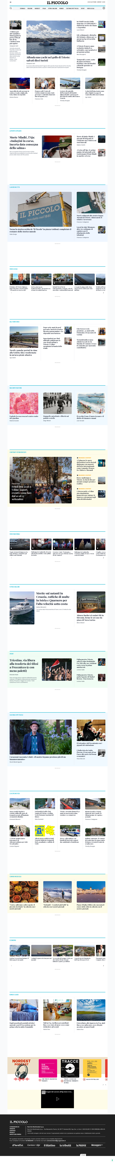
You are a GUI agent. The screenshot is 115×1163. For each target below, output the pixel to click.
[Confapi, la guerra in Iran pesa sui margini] (41, 950)
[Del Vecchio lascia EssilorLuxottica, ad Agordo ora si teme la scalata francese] (41, 279)
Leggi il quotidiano (92, 2)
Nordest (37, 8)
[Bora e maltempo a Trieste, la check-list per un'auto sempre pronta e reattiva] (101, 480)
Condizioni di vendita (14, 1128)
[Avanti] (103, 293)
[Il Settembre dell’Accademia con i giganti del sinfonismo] (91, 730)
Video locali (90, 8)
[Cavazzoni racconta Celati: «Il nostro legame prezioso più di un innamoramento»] (41, 737)
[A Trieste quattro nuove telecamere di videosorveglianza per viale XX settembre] (20, 830)
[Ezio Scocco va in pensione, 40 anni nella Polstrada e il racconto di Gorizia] (101, 331)
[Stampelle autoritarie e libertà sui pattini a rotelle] (57, 403)
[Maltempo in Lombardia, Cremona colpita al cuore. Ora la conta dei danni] (84, 544)
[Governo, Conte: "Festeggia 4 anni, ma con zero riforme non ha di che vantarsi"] (63, 544)
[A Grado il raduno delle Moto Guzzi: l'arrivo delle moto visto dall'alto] (84, 279)
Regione (30, 8)
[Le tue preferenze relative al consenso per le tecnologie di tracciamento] (112, 1160)
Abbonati (99, 2)
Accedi (103, 2)
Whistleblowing (15, 1134)
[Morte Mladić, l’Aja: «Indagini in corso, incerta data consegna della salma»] (57, 147)
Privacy (12, 1132)
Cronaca (22, 8)
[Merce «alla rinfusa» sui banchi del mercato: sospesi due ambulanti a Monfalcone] (70, 830)
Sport (83, 8)
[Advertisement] (57, 13)
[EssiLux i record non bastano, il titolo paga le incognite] (20, 950)
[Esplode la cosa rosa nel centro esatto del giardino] (24, 403)
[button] (57, 1099)
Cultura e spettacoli (72, 8)
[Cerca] (11, 8)
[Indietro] (11, 293)
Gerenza (12, 1130)
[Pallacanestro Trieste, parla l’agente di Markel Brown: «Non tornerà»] (101, 677)
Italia (44, 8)
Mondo (61, 8)
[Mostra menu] (11, 2)
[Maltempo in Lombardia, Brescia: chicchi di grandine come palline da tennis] (41, 544)
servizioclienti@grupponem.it (56, 1141)
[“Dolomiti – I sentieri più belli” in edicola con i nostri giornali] (57, 892)
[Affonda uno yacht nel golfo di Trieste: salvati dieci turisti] (49, 37)
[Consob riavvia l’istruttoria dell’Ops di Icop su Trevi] (84, 950)
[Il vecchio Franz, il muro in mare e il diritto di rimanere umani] (91, 403)
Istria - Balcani (52, 8)
